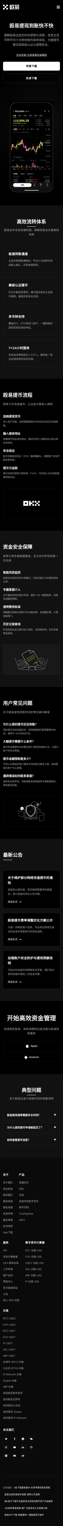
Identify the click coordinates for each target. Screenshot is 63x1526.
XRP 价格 (8, 1386)
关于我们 (8, 1182)
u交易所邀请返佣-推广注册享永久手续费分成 (26, 1508)
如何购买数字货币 (13, 1393)
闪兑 (21, 1188)
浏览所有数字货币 (29, 1201)
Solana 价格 (10, 1380)
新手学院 (24, 1207)
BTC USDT (9, 1330)
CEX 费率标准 (11, 1262)
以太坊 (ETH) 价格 (13, 1368)
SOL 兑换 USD (33, 1269)
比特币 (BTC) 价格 (13, 1361)
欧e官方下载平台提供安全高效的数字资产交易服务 (29, 1501)
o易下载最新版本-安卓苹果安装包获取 (32, 1487)
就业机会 (8, 1188)
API (5, 1250)
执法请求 (8, 1226)
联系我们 (8, 1194)
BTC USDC (9, 1318)
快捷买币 (24, 1182)
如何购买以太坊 (11, 1405)
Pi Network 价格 (12, 1374)
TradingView (26, 1213)
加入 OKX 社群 (11, 1300)
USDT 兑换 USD (34, 1262)
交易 (21, 1194)
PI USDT (8, 1343)
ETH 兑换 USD (33, 1256)
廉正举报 (8, 1219)
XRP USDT (9, 1355)
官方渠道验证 (10, 1287)
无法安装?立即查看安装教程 (31, 55)
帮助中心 (8, 1281)
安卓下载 (31, 78)
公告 (5, 1294)
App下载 (8, 1232)
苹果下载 (31, 66)
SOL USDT (9, 1349)
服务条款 (8, 1201)
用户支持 (8, 1275)
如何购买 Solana (12, 1411)
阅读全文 (13, 901)
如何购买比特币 (11, 1399)
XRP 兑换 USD (33, 1275)
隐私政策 (8, 1207)
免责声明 (8, 1213)
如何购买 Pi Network (14, 1417)
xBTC (22, 1219)
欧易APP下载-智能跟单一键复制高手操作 (24, 1515)
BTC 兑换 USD (33, 1250)
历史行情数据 (10, 1256)
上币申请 (8, 1269)
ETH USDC (9, 1324)
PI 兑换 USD (32, 1281)
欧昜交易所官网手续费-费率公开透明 (22, 1494)
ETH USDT (9, 1337)
